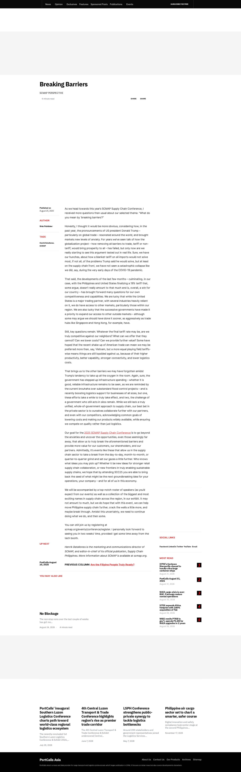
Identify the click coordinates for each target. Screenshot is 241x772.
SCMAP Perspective (51, 92)
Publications (116, 4)
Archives (186, 759)
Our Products (173, 759)
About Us (146, 759)
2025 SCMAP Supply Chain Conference (107, 432)
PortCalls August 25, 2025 (48, 563)
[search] (197, 4)
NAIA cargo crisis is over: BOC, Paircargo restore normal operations (172, 594)
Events (129, 4)
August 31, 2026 (167, 574)
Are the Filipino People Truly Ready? (112, 564)
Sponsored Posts (99, 4)
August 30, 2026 (167, 599)
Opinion (59, 4)
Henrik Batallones (47, 243)
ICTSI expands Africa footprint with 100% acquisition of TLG (170, 607)
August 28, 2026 (167, 613)
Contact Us (158, 759)
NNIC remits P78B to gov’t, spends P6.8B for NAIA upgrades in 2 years (172, 621)
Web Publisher (46, 226)
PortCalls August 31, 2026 (170, 579)
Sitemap (197, 759)
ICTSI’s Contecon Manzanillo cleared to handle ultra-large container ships (170, 567)
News (48, 4)
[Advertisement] (120, 53)
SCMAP (43, 246)
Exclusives (72, 4)
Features (83, 4)
